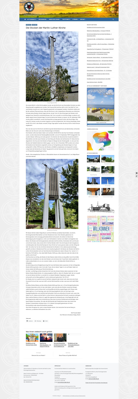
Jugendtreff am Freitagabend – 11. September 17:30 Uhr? (100, 49)
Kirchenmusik (42, 19)
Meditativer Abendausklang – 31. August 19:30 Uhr (45, 345)
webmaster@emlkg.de (93, 378)
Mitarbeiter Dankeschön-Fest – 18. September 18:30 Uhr (100, 60)
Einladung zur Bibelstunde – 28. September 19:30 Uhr (99, 64)
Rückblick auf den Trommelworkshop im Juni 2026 (73, 345)
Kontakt (82, 19)
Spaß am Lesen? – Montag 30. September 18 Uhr (98, 67)
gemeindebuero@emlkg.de (64, 382)
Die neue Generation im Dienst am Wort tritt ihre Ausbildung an (60, 345)
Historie (34, 24)
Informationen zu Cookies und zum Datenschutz (74, 395)
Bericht (28, 24)
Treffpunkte (66, 19)
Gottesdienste (31, 19)
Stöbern (74, 19)
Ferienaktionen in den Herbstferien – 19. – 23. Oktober (99, 70)
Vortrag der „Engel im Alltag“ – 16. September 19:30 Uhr (100, 57)
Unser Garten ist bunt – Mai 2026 (94, 82)
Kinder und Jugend (54, 19)
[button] (93, 160)
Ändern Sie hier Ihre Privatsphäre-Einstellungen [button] (96, 382)
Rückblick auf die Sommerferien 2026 (96, 27)
